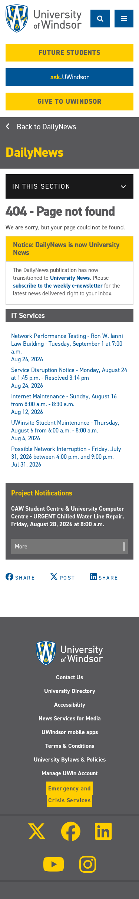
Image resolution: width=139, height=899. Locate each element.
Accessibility (69, 705)
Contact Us (69, 677)
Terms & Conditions (69, 746)
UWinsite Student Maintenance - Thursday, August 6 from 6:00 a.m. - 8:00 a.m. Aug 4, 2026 (65, 430)
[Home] (44, 18)
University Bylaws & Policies (70, 759)
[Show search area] (100, 18)
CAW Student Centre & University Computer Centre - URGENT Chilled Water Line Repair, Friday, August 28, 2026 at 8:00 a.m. (67, 516)
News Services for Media (70, 718)
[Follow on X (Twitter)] (36, 836)
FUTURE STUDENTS (69, 52)
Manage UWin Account (69, 773)
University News (70, 278)
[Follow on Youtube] (53, 869)
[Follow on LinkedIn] (103, 836)
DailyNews (59, 127)
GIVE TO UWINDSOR (69, 101)
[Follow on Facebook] (70, 836)
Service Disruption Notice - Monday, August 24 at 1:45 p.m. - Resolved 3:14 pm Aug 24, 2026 (69, 377)
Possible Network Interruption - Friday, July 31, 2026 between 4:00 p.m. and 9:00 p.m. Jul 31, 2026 (66, 456)
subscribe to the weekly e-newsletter (58, 285)
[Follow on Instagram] (88, 869)
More (21, 546)
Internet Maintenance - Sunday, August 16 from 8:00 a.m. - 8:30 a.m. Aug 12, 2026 (64, 404)
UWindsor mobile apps (70, 732)
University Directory (69, 691)
